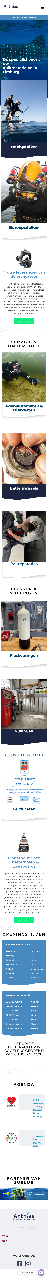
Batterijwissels (24, 488)
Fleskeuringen (24, 655)
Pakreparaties (24, 563)
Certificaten (24, 809)
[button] (42, 7)
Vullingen (24, 731)
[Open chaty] (41, 1272)
